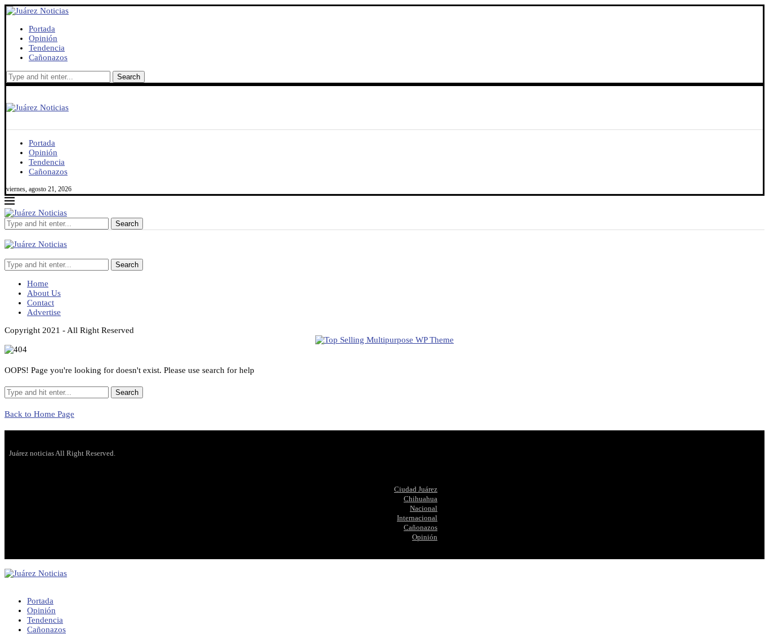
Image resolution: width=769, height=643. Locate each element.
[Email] (35, 253)
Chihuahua (420, 498)
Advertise (44, 312)
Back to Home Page (39, 414)
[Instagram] (17, 253)
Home (37, 283)
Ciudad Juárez (415, 489)
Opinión (43, 38)
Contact (40, 302)
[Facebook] (8, 253)
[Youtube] (26, 253)
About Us (44, 293)
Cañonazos (48, 57)
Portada (42, 28)
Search (128, 77)
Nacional (423, 508)
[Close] (8, 234)
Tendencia (47, 47)
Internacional (417, 518)
